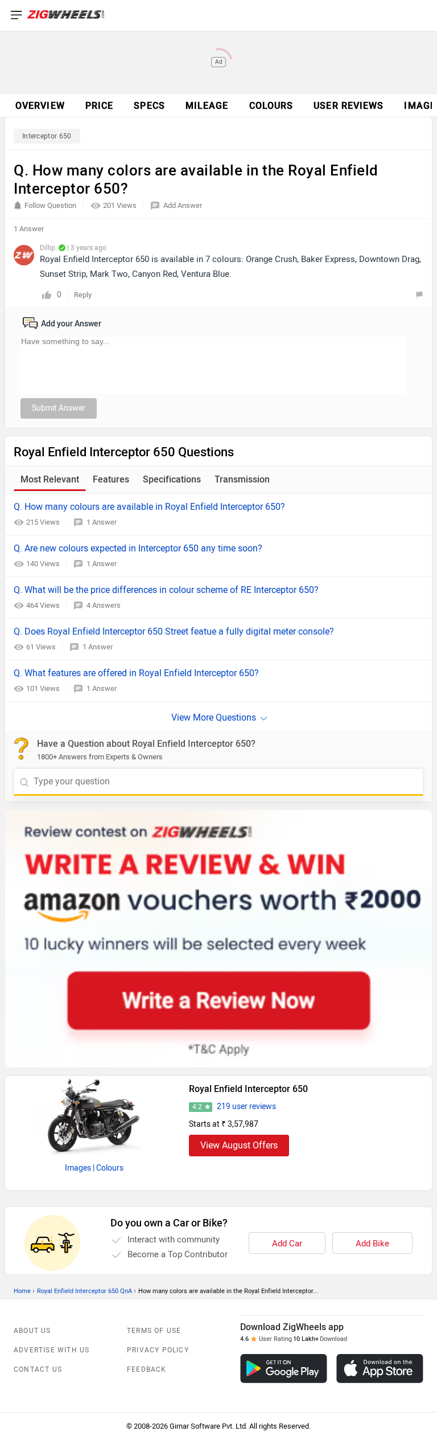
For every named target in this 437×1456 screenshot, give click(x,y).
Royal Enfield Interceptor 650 (248, 1088)
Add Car (287, 1243)
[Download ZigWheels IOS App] (379, 1368)
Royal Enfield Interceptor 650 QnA (84, 1291)
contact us (38, 1369)
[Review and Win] (218, 939)
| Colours (108, 1168)
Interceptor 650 (47, 136)
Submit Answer (58, 408)
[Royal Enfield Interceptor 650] (94, 1116)
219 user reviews (246, 1106)
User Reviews (349, 105)
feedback (147, 1369)
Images (78, 1168)
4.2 (197, 1107)
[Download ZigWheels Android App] (283, 1368)
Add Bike (372, 1243)
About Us (32, 1331)
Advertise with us (51, 1350)
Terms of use (154, 1331)
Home (22, 1291)
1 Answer (101, 522)
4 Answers (103, 605)
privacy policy (158, 1350)
